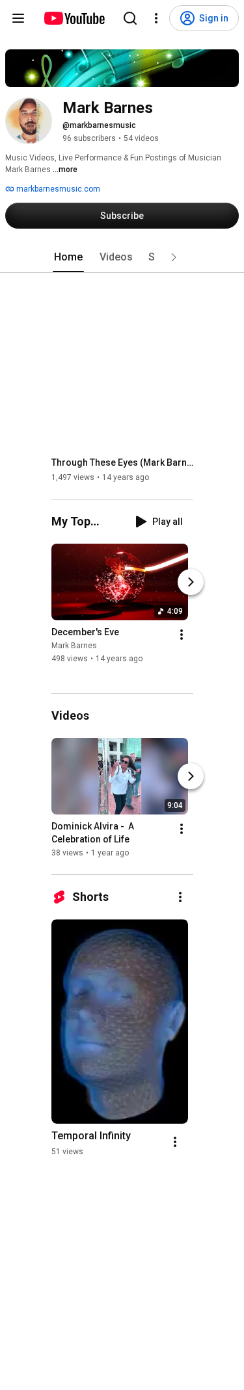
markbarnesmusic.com (57, 189)
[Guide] (18, 18)
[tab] (68, 257)
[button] (173, 257)
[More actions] (182, 635)
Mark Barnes (74, 645)
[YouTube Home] (74, 18)
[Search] (130, 18)
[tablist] (122, 257)
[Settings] (156, 18)
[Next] (191, 582)
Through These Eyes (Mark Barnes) (122, 462)
